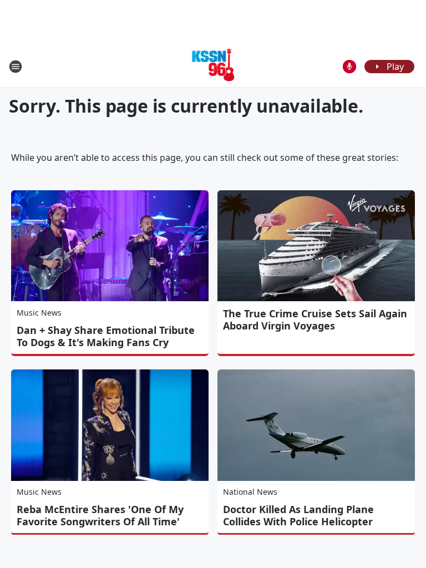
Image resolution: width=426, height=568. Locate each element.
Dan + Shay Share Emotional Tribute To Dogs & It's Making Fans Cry (106, 336)
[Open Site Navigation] (15, 66)
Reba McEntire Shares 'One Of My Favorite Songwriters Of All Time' (100, 515)
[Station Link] (213, 66)
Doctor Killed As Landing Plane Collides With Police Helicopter (298, 515)
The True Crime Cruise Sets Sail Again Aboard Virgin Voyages (315, 319)
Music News (39, 312)
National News (250, 491)
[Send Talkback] (349, 66)
